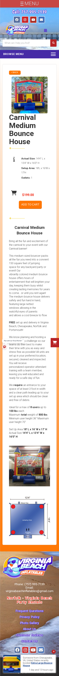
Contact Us (30, 641)
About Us (29, 629)
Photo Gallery (29, 623)
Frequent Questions (30, 611)
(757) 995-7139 (34, 584)
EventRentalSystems (36, 668)
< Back (14, 72)
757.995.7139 (34, 11)
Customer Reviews (29, 635)
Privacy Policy (29, 617)
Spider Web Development (37, 672)
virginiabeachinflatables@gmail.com (29, 591)
